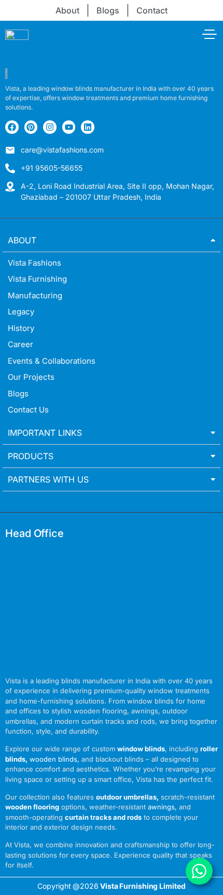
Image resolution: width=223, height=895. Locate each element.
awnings (161, 807)
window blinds (141, 749)
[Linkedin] (87, 127)
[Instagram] (50, 127)
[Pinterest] (31, 127)
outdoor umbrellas (126, 797)
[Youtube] (69, 127)
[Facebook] (12, 127)
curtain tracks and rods (103, 817)
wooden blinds (53, 759)
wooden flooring (32, 807)
